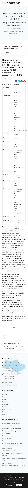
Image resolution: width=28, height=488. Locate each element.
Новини (4, 414)
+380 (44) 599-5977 (9, 376)
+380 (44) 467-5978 (9, 379)
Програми (5, 411)
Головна (8, 28)
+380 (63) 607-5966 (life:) (10, 370)
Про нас (4, 399)
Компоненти (8, 30)
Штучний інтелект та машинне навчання (13, 465)
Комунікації (5, 407)
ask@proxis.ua (8, 382)
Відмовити (10, 485)
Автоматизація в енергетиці (10, 450)
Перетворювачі (6, 409)
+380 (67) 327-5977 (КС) (10, 365)
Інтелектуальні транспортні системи (12, 443)
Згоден (19, 485)
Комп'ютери (5, 402)
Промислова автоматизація (10, 441)
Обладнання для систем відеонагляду (13, 428)
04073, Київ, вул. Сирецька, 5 (12, 362)
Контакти (5, 397)
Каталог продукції (17, 28)
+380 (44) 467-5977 (10, 374)
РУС (5, 337)
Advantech (11, 78)
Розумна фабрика (7, 463)
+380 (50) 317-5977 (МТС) (11, 368)
